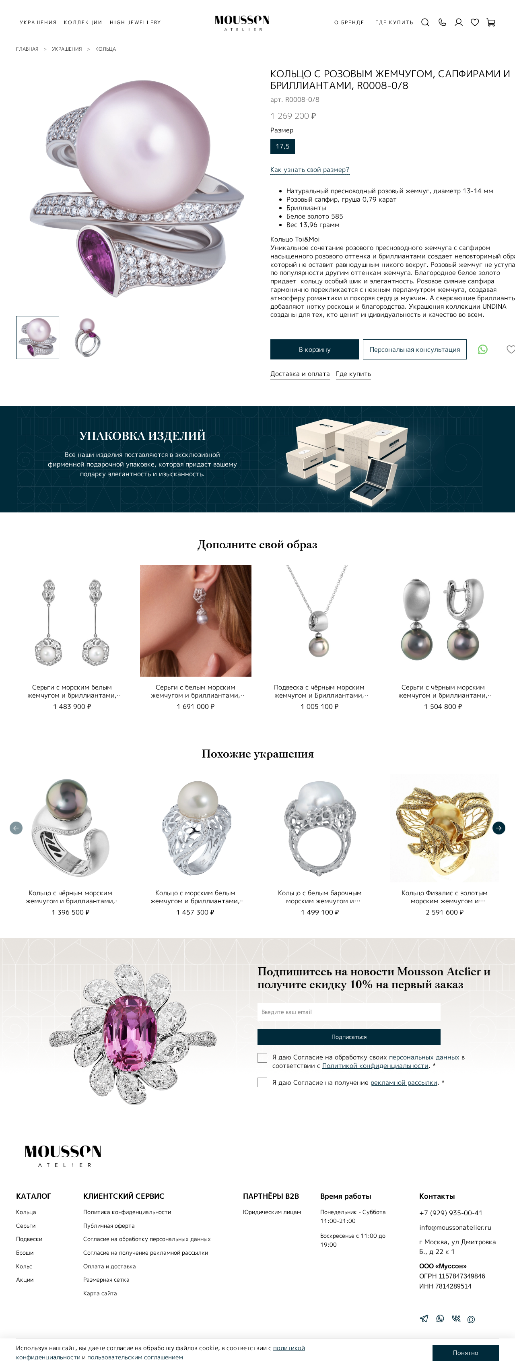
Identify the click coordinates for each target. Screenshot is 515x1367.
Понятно (465, 1352)
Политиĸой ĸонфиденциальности (375, 1065)
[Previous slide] (29, 188)
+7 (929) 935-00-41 (451, 1212)
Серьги (25, 1226)
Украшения (67, 48)
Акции (24, 1280)
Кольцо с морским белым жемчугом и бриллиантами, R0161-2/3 (195, 900)
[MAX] (471, 1319)
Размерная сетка (106, 1280)
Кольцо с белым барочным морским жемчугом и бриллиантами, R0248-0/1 (320, 900)
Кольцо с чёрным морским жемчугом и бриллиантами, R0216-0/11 (70, 900)
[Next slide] (244, 188)
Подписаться (349, 1037)
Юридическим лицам (272, 1212)
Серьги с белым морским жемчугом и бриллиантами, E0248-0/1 (195, 694)
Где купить (394, 22)
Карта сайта (100, 1293)
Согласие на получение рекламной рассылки (145, 1253)
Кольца (105, 48)
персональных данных (424, 1057)
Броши (24, 1253)
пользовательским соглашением (135, 1357)
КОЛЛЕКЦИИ (83, 22)
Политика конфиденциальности (127, 1212)
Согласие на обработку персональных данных (147, 1239)
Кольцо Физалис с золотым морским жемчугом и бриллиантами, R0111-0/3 (445, 900)
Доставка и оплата (300, 373)
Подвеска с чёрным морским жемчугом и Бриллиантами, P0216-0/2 (319, 694)
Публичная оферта (109, 1226)
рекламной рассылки (404, 1082)
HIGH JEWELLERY (135, 22)
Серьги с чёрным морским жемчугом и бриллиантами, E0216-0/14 (443, 694)
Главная (27, 48)
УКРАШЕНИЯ (38, 22)
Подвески (29, 1239)
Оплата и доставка (109, 1266)
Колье (24, 1266)
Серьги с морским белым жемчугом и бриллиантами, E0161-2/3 (72, 694)
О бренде (349, 22)
